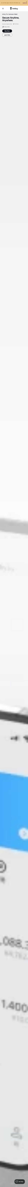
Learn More (7, 35)
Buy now (7, 31)
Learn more (20, 2)
